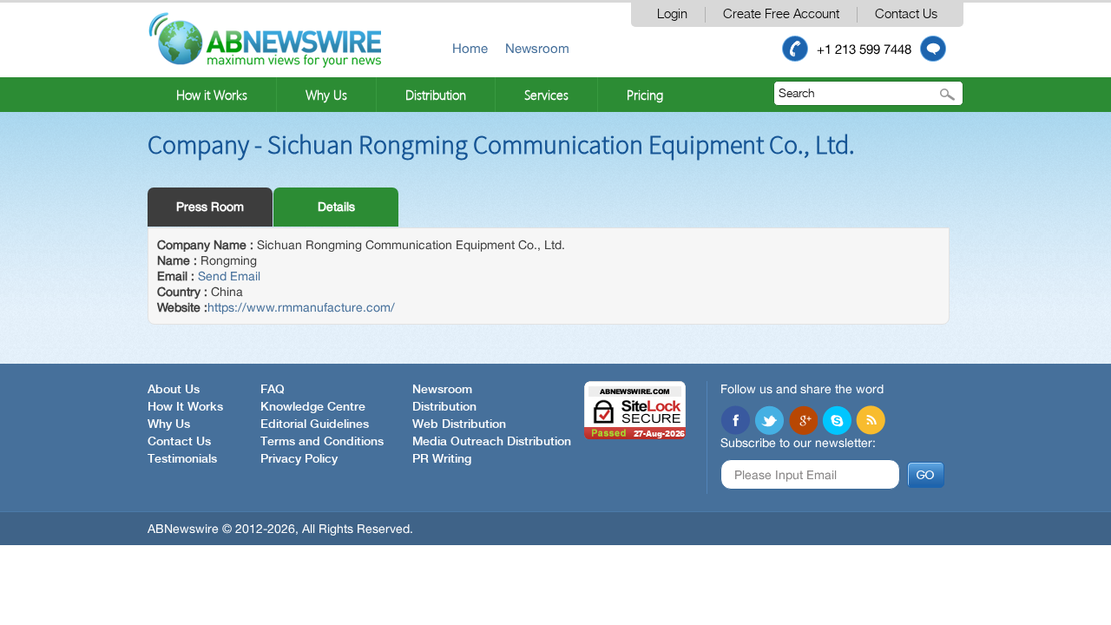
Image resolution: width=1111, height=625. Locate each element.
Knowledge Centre (312, 407)
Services (546, 94)
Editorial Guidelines (314, 424)
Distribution (435, 94)
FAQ (272, 390)
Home (470, 48)
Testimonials (182, 459)
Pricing (645, 94)
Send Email (229, 276)
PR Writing (441, 459)
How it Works (211, 94)
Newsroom (537, 48)
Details (336, 207)
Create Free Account (781, 14)
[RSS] (870, 420)
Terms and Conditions (322, 442)
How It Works (185, 407)
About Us (174, 390)
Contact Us (906, 14)
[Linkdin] (803, 420)
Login (672, 14)
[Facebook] (735, 420)
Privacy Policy (299, 459)
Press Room (210, 207)
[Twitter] (769, 420)
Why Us (326, 94)
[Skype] (836, 420)
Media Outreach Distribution (491, 442)
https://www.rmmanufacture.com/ (301, 307)
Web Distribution (459, 424)
